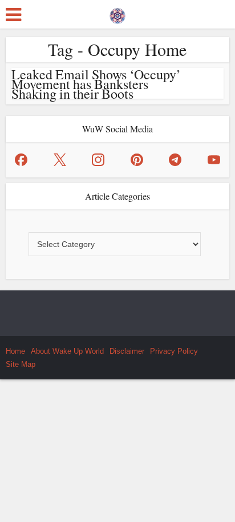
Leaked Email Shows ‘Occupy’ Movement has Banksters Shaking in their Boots (96, 84)
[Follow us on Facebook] (21, 159)
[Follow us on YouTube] (214, 159)
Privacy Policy (174, 351)
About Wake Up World (67, 351)
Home (15, 351)
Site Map (20, 364)
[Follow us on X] (60, 159)
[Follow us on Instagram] (98, 159)
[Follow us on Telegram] (175, 159)
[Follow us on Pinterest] (137, 159)
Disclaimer (127, 351)
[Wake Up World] (117, 13)
